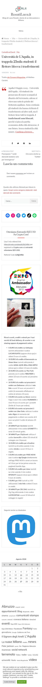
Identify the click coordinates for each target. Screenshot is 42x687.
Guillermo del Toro (23, 632)
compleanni (12, 616)
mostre (25, 642)
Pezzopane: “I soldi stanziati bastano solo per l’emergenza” (10, 157)
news (32, 642)
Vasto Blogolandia (22, 660)
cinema (5, 615)
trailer (24, 654)
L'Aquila (30, 636)
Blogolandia (26, 611)
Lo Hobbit (7, 641)
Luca (13, 72)
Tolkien (18, 655)
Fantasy (27, 628)
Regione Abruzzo (29, 646)
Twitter (30, 655)
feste (35, 629)
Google (14, 632)
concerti (4, 619)
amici (22, 607)
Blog (19, 611)
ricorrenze (6, 649)
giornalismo (6, 632)
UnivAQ (35, 655)
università (6, 660)
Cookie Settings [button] (9, 682)
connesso (19, 173)
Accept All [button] (21, 682)
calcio (32, 611)
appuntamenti (9, 611)
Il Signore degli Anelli (13, 636)
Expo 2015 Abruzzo (24, 624)
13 (21, 575)
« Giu (20, 591)
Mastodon (22, 510)
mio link (22, 484)
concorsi (10, 619)
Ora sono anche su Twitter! (33, 155)
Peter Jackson (8, 646)
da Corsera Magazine (16, 77)
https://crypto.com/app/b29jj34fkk (17, 244)
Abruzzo (8, 606)
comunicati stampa (27, 615)
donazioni (32, 619)
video (33, 660)
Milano (17, 642)
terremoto (8, 654)
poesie (16, 646)
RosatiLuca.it (21, 14)
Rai (20, 646)
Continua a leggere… (24, 131)
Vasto (13, 660)
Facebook (18, 629)
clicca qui (30, 353)
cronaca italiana (21, 619)
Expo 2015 (14, 624)
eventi (6, 623)
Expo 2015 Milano (7, 629)
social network (19, 649)
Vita (17, 52)
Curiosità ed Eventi (8, 52)
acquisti (17, 607)
